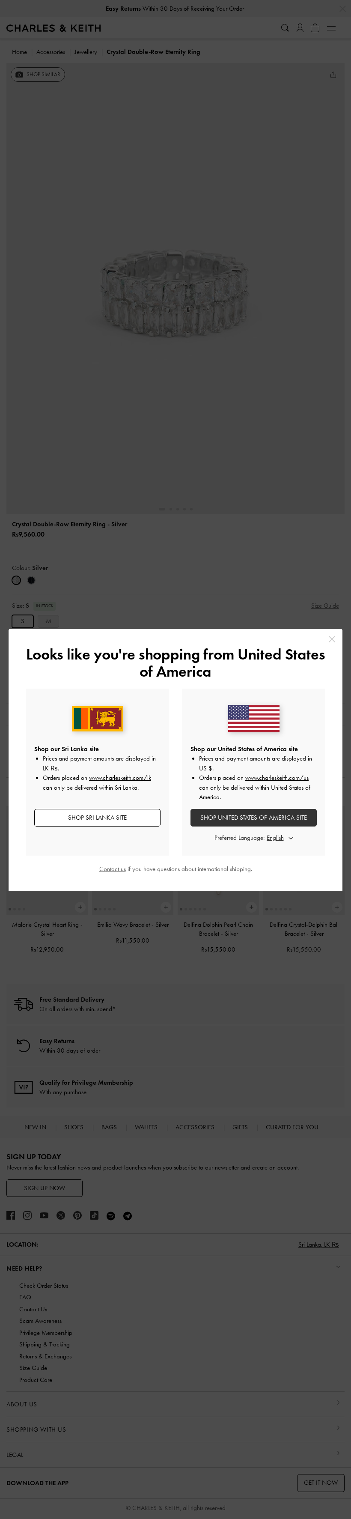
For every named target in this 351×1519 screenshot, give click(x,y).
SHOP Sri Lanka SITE (97, 817)
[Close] (332, 639)
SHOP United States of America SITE (253, 817)
